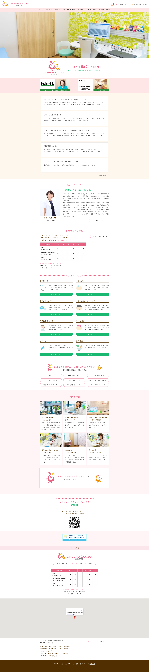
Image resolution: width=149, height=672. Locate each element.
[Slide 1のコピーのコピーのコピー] (74, 54)
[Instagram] (112, 4)
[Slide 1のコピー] (71, 54)
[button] (57, 9)
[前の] (8, 34)
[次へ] (140, 34)
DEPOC (92, 664)
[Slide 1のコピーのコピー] (77, 54)
